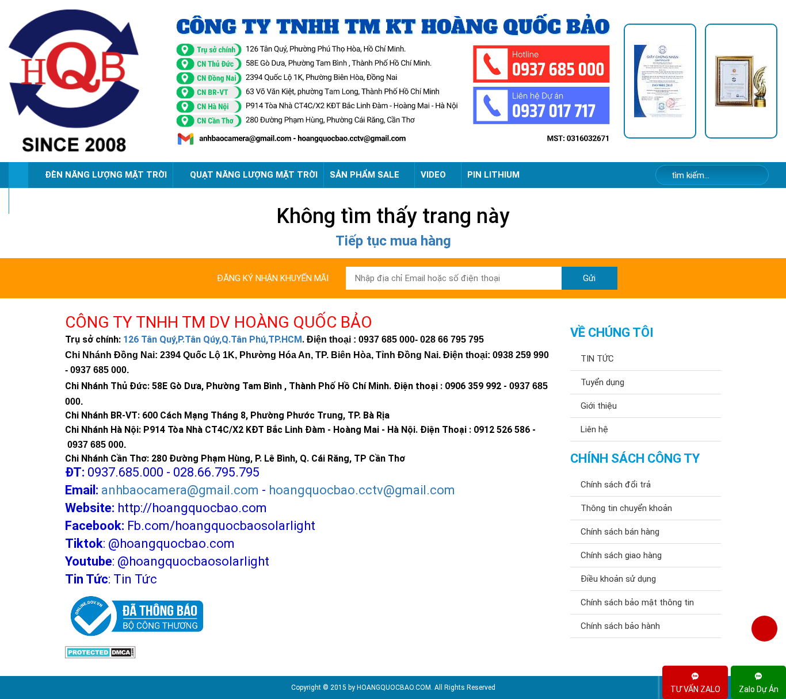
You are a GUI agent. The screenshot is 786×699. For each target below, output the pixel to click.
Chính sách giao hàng (621, 555)
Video (434, 175)
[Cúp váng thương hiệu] (741, 81)
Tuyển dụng (602, 382)
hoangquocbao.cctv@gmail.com (362, 490)
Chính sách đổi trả (616, 484)
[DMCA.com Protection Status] (100, 652)
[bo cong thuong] (134, 616)
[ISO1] (660, 81)
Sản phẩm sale (366, 175)
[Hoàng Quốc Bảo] (85, 81)
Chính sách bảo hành (620, 626)
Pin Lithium (493, 175)
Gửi (589, 278)
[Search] (752, 176)
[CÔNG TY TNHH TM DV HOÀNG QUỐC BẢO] (393, 80)
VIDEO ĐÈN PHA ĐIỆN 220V (71, 200)
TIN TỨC (597, 359)
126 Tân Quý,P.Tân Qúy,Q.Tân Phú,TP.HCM (212, 339)
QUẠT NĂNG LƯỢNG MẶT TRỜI (254, 175)
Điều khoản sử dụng (618, 579)
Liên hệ (594, 429)
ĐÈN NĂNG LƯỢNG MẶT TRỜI (106, 175)
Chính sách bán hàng (620, 532)
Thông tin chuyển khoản (626, 508)
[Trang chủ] (18, 175)
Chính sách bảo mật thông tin (637, 602)
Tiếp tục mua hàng (393, 241)
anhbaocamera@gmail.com (180, 490)
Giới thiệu (599, 406)
